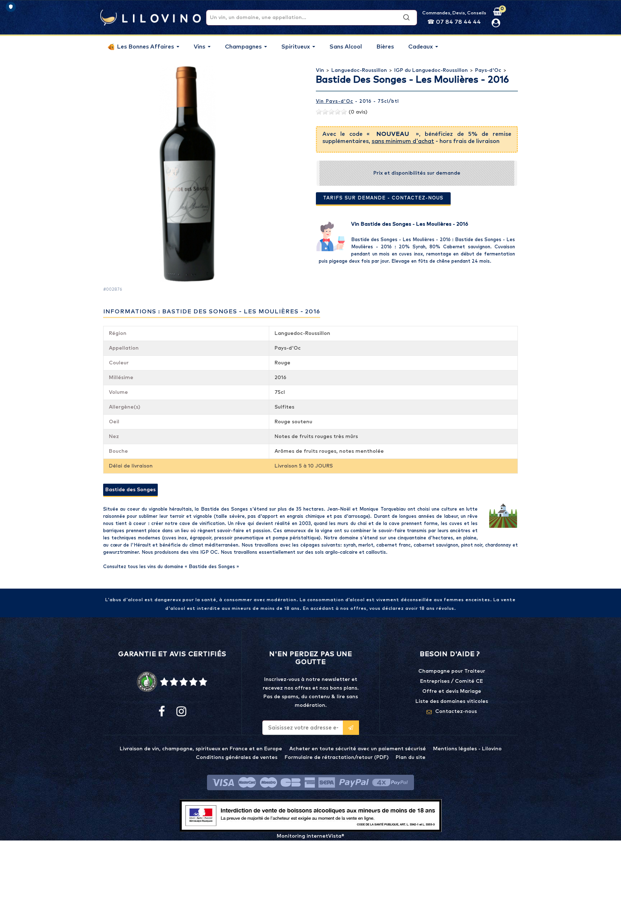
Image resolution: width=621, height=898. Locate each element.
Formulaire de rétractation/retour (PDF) (336, 757)
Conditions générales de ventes (236, 757)
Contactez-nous (456, 711)
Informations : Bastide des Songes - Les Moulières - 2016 (211, 311)
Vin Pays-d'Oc (334, 101)
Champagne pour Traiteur (451, 671)
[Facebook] (161, 711)
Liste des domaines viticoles (451, 701)
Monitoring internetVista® (310, 836)
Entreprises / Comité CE (451, 681)
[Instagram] (180, 711)
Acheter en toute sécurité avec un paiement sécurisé (357, 748)
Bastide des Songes (130, 489)
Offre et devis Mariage (451, 691)
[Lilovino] (150, 17)
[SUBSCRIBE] (351, 727)
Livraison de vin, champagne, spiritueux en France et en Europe (201, 748)
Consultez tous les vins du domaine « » (171, 567)
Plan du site (411, 757)
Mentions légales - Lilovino (467, 748)
